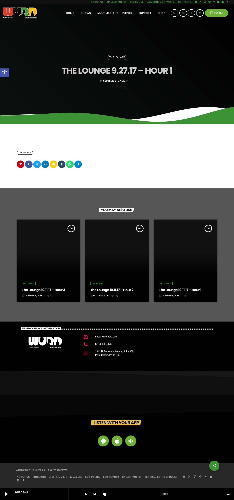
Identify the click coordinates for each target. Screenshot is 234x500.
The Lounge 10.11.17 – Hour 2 (111, 289)
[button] (4, 72)
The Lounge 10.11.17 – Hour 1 (180, 289)
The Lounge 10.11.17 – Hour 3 (43, 289)
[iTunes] (218, 2)
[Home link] (20, 13)
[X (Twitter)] (200, 2)
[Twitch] (205, 2)
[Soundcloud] (214, 2)
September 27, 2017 (114, 81)
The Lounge (117, 57)
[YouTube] (196, 2)
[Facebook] (227, 2)
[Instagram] (222, 2)
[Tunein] (209, 2)
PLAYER (216, 13)
